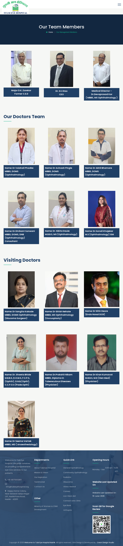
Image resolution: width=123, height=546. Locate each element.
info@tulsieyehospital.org (17, 486)
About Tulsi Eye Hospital (44, 468)
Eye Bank (67, 505)
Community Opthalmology (75, 472)
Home (50, 32)
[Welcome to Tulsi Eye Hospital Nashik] (15, 7)
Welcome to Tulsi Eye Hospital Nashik (39, 542)
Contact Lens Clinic (72, 500)
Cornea (66, 491)
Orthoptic (67, 510)
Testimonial (39, 482)
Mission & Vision (41, 472)
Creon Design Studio (105, 542)
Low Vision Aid (69, 496)
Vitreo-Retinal (69, 486)
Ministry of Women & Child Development (46, 508)
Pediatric (67, 477)
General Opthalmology (73, 468)
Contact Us (39, 486)
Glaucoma (68, 482)
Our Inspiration (40, 477)
